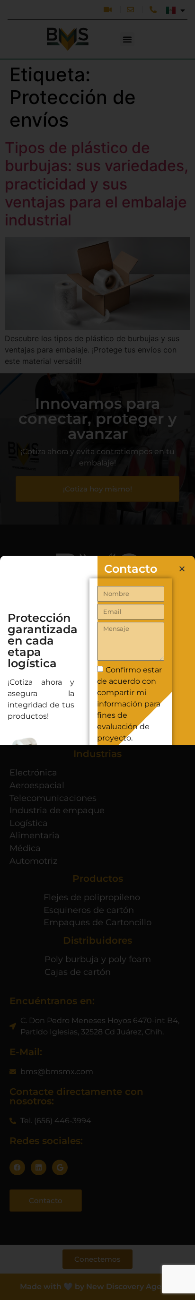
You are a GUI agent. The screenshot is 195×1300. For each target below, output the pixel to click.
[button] (182, 568)
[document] (97, 650)
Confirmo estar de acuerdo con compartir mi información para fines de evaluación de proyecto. (129, 703)
